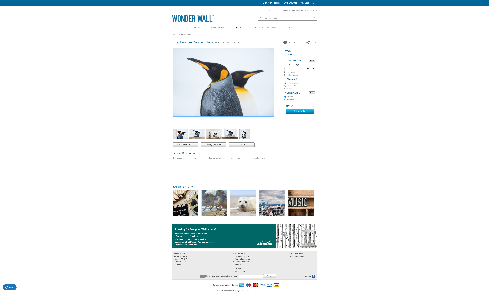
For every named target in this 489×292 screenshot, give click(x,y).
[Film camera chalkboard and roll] (185, 203)
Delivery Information (214, 145)
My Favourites (290, 3)
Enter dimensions (294, 60)
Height (297, 64)
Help (312, 60)
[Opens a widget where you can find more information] (10, 287)
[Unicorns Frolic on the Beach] (214, 203)
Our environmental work (244, 262)
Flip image (291, 72)
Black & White (292, 86)
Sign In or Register (271, 3)
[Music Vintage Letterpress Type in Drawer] (301, 203)
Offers (290, 28)
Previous (174, 134)
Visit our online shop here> (186, 245)
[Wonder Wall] (193, 18)
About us (238, 264)
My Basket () (308, 3)
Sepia (289, 88)
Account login (240, 271)
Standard (290, 97)
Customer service (242, 256)
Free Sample (242, 145)
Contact (179, 264)
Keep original (292, 83)
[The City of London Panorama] (272, 203)
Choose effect (293, 79)
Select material (293, 93)
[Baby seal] (243, 203)
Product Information (185, 145)
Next (248, 134)
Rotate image (292, 75)
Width (287, 64)
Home (197, 28)
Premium (290, 99)
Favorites (291, 42)
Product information (242, 259)
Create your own (298, 256)
